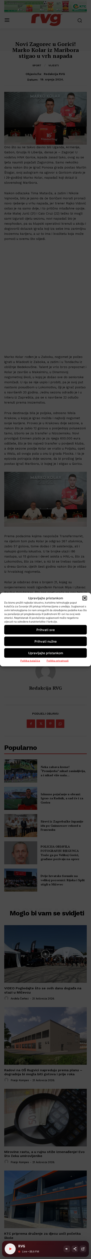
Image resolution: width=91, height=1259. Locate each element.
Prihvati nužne (45, 641)
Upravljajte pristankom (45, 653)
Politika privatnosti (58, 660)
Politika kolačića (30, 660)
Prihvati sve (45, 630)
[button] (85, 598)
